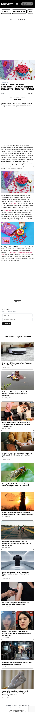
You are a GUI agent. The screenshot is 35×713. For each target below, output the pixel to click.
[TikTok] (31, 4)
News (2, 93)
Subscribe (7, 323)
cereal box (14, 203)
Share (31, 93)
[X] (28, 4)
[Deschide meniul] (17, 4)
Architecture (19, 12)
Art (30, 12)
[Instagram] (26, 4)
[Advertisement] (17, 41)
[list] (17, 11)
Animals (6, 12)
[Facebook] (23, 4)
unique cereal (8, 210)
